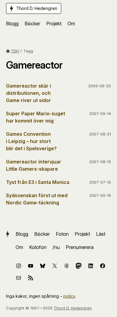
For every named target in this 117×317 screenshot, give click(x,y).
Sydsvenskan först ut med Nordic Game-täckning (37, 199)
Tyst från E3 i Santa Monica (37, 182)
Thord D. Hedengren (73, 308)
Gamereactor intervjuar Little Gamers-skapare (33, 165)
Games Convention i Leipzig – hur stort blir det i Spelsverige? (31, 141)
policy (69, 296)
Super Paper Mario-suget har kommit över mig (35, 117)
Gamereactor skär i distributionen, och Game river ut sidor (28, 93)
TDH (15, 50)
